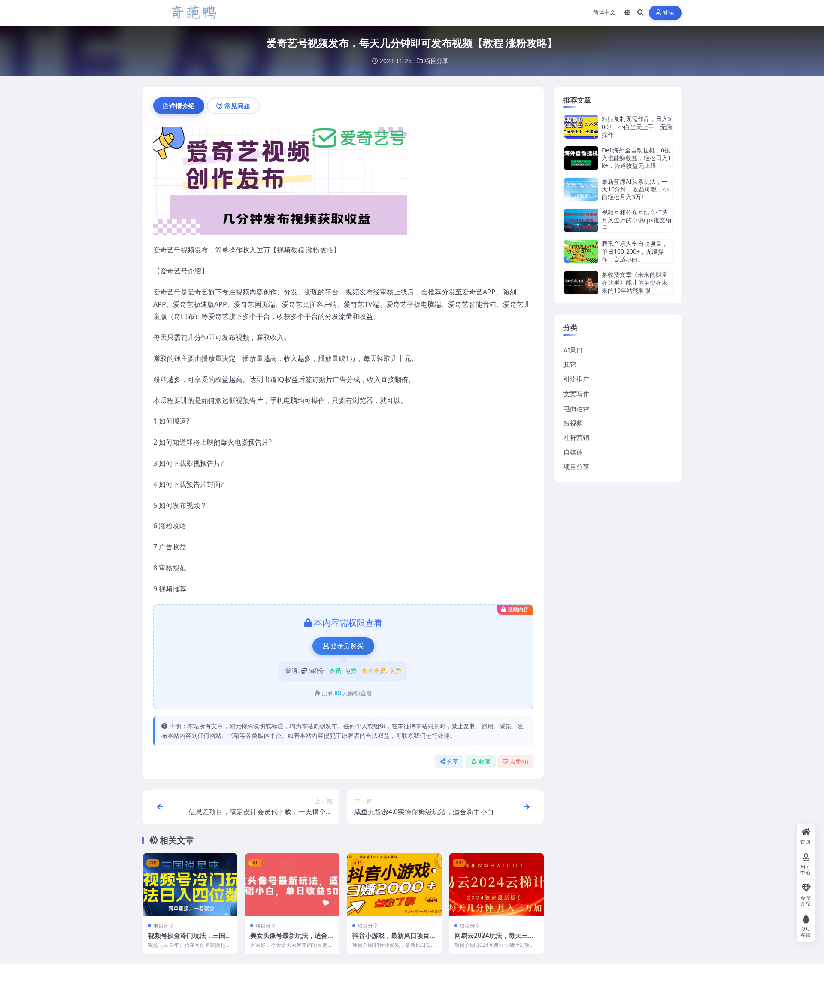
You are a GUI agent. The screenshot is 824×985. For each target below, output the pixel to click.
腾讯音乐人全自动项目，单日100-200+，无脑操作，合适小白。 (635, 251)
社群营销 (576, 437)
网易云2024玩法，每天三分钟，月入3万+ (494, 939)
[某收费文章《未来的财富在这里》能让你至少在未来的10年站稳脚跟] (581, 282)
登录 (669, 12)
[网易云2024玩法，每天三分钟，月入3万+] (496, 884)
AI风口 (573, 350)
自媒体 (573, 452)
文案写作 (576, 393)
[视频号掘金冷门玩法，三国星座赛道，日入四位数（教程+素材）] (190, 884)
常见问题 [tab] (237, 105)
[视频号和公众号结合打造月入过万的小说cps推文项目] (581, 220)
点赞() (519, 761)
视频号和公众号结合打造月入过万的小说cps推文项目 (637, 220)
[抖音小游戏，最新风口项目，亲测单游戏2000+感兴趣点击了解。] (394, 884)
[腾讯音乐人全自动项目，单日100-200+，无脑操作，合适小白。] (581, 252)
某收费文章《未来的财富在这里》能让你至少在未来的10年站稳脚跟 (635, 282)
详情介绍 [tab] (182, 105)
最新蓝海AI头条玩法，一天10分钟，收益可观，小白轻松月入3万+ (635, 189)
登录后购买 (347, 646)
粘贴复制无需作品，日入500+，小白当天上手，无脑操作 (637, 126)
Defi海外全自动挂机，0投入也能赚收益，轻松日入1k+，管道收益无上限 (636, 158)
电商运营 (576, 408)
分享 (453, 761)
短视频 (573, 422)
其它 (569, 364)
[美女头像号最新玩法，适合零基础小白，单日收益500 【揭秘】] (292, 884)
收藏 (485, 761)
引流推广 (576, 379)
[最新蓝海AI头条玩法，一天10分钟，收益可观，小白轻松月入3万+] (581, 189)
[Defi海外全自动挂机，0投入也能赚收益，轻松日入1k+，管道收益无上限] (581, 158)
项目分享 (436, 61)
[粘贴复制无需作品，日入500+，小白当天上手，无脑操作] (581, 127)
